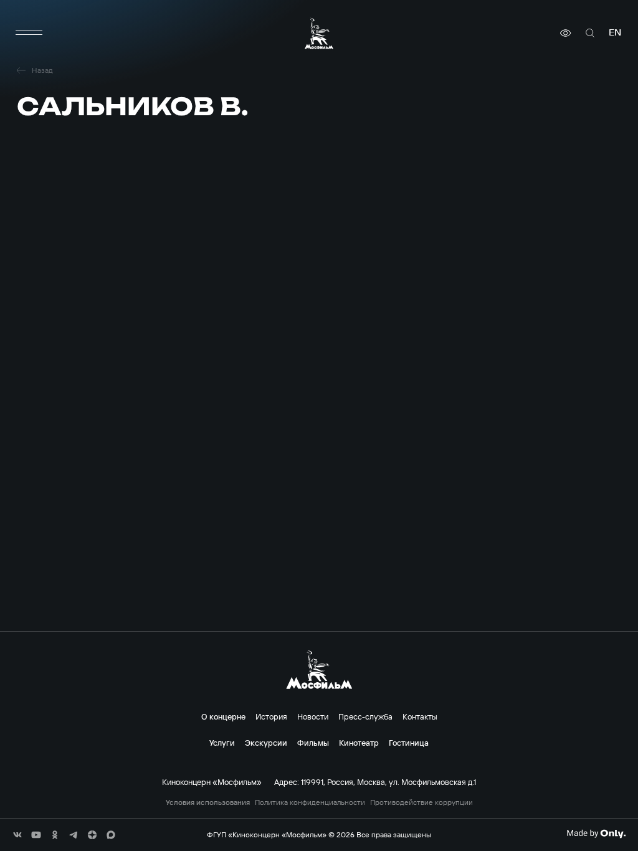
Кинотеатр (359, 743)
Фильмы (313, 743)
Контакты (419, 716)
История (271, 716)
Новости (312, 716)
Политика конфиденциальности (310, 802)
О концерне (223, 716)
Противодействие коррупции (421, 802)
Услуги (222, 743)
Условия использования (208, 802)
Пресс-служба (365, 716)
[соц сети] (17, 835)
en (615, 32)
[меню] (29, 33)
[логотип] (319, 33)
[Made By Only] (596, 834)
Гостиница (409, 743)
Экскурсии (266, 743)
